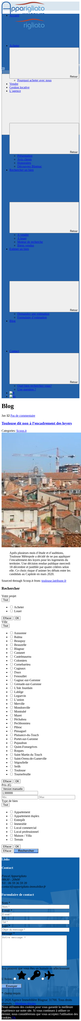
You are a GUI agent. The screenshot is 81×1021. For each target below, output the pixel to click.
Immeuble (20, 824)
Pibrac (18, 727)
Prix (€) (6, 785)
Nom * (6, 903)
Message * (8, 933)
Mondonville (22, 707)
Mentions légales (25, 1003)
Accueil (14, 15)
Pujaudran (20, 743)
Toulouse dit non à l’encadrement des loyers (37, 423)
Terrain (18, 839)
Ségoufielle (21, 762)
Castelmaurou (22, 656)
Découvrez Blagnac (29, 166)
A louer (22, 238)
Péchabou (20, 719)
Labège (18, 692)
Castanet (19, 652)
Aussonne (20, 633)
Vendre (13, 83)
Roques (19, 750)
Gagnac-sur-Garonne (27, 680)
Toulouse (20, 770)
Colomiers (20, 660)
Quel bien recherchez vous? (34, 385)
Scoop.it (21, 430)
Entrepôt (19, 820)
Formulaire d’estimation (32, 317)
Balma (18, 637)
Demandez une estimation (33, 313)
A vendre (23, 234)
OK (17, 618)
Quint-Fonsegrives (25, 746)
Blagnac (19, 648)
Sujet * (6, 925)
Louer (18, 611)
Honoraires (24, 163)
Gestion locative (19, 87)
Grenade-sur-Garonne (27, 684)
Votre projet (9, 596)
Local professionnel (26, 831)
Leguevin (20, 695)
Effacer (7, 618)
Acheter (14, 45)
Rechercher (26, 850)
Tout (5, 599)
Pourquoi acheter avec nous (34, 80)
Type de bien (10, 801)
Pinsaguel (20, 731)
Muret (18, 715)
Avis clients (24, 159)
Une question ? (26, 389)
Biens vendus (25, 245)
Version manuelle (13, 788)
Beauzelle (20, 644)
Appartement (22, 812)
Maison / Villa (23, 835)
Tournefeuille (22, 774)
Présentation (24, 155)
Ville (4, 622)
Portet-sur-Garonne (26, 739)
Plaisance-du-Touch (26, 735)
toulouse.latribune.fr (53, 580)
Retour (73, 76)
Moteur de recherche (30, 242)
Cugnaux (20, 668)
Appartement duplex (26, 816)
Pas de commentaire (22, 415)
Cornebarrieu (22, 664)
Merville (19, 703)
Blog (12, 321)
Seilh (17, 766)
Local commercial (25, 827)
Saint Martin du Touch (28, 754)
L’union (19, 699)
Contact (14, 351)
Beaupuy (19, 641)
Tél (4, 918)
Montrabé (20, 711)
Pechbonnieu (22, 723)
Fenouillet (20, 676)
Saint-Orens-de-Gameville (30, 758)
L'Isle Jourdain (23, 688)
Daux (17, 672)
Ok (14, 1017)
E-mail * (7, 910)
